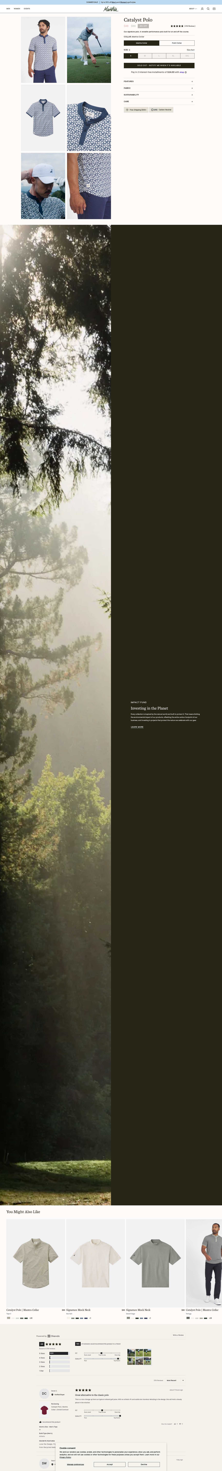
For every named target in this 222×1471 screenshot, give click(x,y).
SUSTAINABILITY (131, 95)
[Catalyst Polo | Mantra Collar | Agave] (17, 1318)
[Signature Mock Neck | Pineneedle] (77, 1318)
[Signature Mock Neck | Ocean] (85, 1318)
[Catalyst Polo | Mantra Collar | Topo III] (26, 1318)
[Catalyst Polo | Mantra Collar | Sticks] (13, 1318)
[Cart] (214, 9)
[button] (8, 8)
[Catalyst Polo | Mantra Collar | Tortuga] (21, 1318)
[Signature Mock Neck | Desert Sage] (72, 1318)
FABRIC (127, 88)
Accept (110, 1464)
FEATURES (128, 81)
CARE (126, 101)
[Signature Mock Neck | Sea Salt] (95, 1263)
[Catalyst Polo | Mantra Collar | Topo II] (35, 1263)
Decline (144, 1464)
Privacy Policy (65, 1457)
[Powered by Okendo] (48, 1336)
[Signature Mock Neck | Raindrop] (81, 1318)
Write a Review (178, 1335)
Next (218, 1263)
